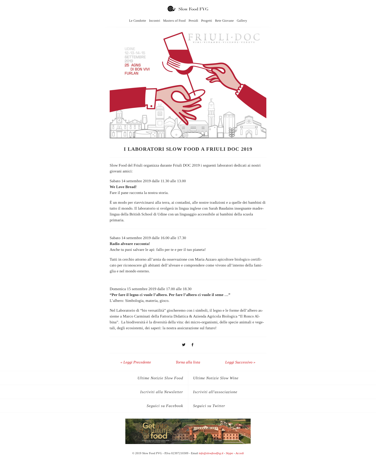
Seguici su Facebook (165, 406)
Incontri (154, 20)
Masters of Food (174, 20)
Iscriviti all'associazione (215, 392)
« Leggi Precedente (135, 362)
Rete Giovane (224, 20)
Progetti (206, 20)
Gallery (242, 20)
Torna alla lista (188, 362)
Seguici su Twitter (209, 406)
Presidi (193, 20)
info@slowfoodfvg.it (211, 453)
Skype (229, 453)
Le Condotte (137, 20)
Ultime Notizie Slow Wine (216, 378)
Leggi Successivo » (240, 362)
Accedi (240, 453)
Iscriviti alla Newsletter (161, 392)
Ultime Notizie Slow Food (160, 378)
